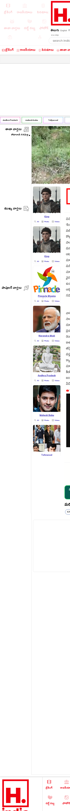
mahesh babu (30, 120)
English (63, 30)
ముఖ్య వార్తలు (13, 209)
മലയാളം (55, 35)
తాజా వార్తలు (13, 129)
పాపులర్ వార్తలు (12, 288)
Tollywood (52, 120)
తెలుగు (55, 31)
